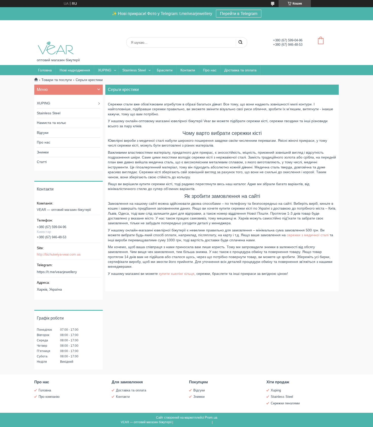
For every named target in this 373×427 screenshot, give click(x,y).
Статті (42, 162)
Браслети (165, 70)
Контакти (187, 70)
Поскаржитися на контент (192, 422)
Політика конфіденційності (232, 422)
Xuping (276, 390)
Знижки (43, 152)
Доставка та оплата (240, 70)
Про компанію (49, 397)
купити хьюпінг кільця (176, 274)
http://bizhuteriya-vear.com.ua (58, 254)
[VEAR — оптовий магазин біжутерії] (56, 39)
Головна (45, 70)
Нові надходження (75, 70)
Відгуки (42, 133)
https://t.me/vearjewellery (57, 272)
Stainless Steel (134, 70)
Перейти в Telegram (238, 13)
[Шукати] (240, 42)
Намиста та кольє (51, 123)
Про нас (209, 70)
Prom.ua (211, 417)
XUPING (104, 70)
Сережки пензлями (285, 403)
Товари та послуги (56, 80)
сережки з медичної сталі (308, 235)
